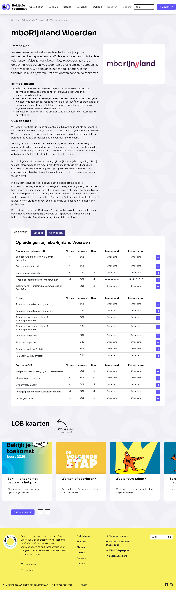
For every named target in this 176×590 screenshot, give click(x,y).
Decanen (112, 7)
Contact (29, 570)
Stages (67, 7)
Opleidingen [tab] (20, 231)
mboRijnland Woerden (56, 20)
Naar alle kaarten (23, 512)
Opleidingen (36, 7)
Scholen (53, 7)
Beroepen (82, 7)
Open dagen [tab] (56, 232)
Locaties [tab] (38, 232)
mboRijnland (38, 20)
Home (17, 20)
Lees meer (30, 564)
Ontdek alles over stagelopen (118, 543)
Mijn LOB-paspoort (120, 550)
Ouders (127, 7)
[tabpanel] (88, 321)
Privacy (83, 584)
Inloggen (164, 7)
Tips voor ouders (118, 536)
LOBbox (97, 7)
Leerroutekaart (118, 555)
